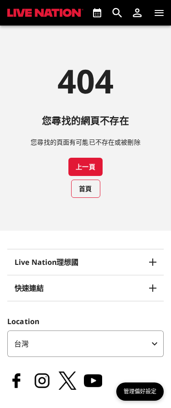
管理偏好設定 (140, 391)
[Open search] (117, 13)
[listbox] (85, 343)
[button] (137, 13)
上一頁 (85, 166)
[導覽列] (159, 13)
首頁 (85, 188)
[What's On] (97, 13)
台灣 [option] (21, 344)
